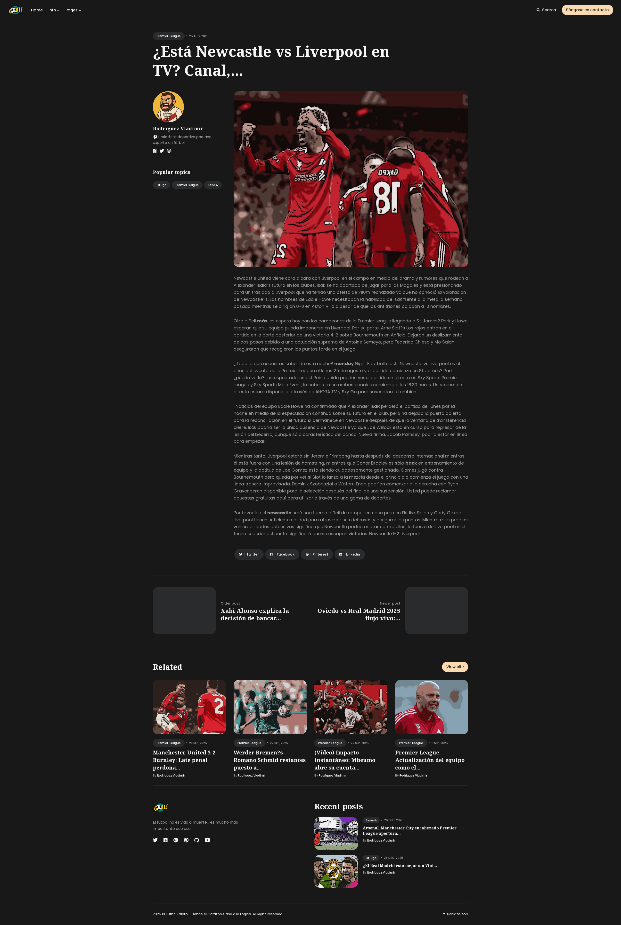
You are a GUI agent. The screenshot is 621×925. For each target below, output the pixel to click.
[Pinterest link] (186, 840)
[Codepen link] (175, 840)
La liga (161, 185)
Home (37, 10)
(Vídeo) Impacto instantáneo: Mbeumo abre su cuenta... (344, 760)
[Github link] (196, 840)
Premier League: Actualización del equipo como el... (430, 760)
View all (453, 667)
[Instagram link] (169, 150)
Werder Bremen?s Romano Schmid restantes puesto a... (270, 760)
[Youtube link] (207, 840)
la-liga (371, 858)
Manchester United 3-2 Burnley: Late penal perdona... (184, 760)
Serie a (213, 185)
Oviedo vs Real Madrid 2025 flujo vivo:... (359, 614)
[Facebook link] (154, 150)
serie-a (371, 820)
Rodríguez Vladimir (178, 128)
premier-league (169, 36)
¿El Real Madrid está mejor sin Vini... (400, 865)
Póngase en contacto (587, 10)
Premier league (187, 185)
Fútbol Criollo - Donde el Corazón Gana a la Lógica (208, 914)
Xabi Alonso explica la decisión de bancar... (255, 614)
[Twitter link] (162, 150)
